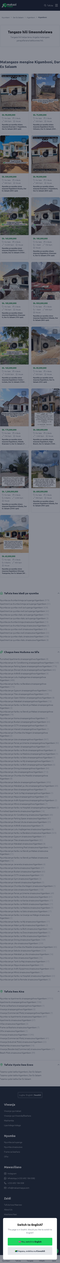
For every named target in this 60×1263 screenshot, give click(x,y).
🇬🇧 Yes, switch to (30, 1241)
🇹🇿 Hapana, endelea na (30, 1251)
